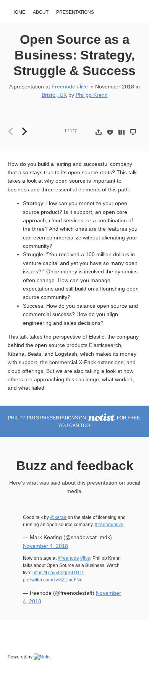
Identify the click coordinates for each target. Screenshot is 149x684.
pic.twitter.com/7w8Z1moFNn (53, 580)
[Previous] (11, 131)
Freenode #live (70, 86)
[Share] (98, 132)
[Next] (24, 131)
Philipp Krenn (92, 95)
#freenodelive (109, 524)
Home (18, 12)
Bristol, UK (54, 95)
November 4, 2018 (45, 546)
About (41, 12)
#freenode (68, 558)
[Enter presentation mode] (133, 132)
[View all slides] (121, 132)
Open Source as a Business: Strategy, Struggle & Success (74, 55)
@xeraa (58, 517)
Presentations (75, 12)
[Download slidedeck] (110, 132)
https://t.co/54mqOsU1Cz (58, 572)
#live (85, 558)
